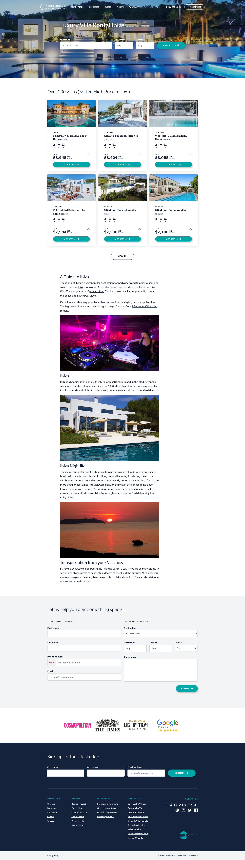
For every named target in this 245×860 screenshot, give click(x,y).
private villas (96, 291)
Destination (130, 628)
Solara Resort (77, 816)
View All (123, 256)
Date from (120, 39)
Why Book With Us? (137, 804)
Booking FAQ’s (135, 808)
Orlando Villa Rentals (138, 821)
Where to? (65, 39)
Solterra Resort (78, 825)
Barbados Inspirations (107, 804)
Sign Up (179, 773)
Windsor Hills (77, 821)
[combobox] (167, 633)
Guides (108, 7)
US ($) (157, 7)
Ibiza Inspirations (105, 816)
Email (50, 671)
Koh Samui (52, 812)
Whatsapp (134, 7)
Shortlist (196, 7)
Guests (178, 642)
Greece (50, 821)
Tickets (120, 7)
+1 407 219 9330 (172, 7)
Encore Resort (78, 808)
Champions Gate (79, 812)
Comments (130, 657)
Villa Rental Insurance (138, 816)
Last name (52, 642)
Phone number (55, 656)
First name (53, 628)
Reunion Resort (78, 804)
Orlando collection (136, 825)
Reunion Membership (138, 833)
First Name (52, 767)
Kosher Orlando (135, 838)
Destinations (77, 7)
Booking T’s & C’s (136, 812)
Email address (134, 767)
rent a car (121, 568)
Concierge (94, 7)
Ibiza (80, 287)
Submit (185, 688)
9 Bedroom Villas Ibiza (144, 306)
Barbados (51, 808)
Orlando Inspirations (107, 812)
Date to (140, 39)
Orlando (51, 804)
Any (119, 45)
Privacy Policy (134, 829)
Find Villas (169, 45)
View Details (69, 165)
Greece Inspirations (106, 808)
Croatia (50, 816)
